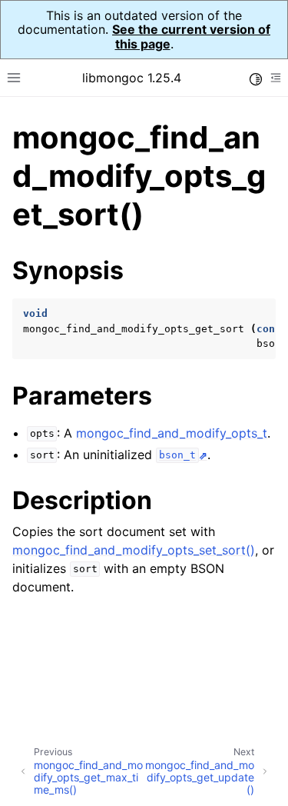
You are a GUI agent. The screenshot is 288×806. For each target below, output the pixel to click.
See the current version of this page (191, 36)
